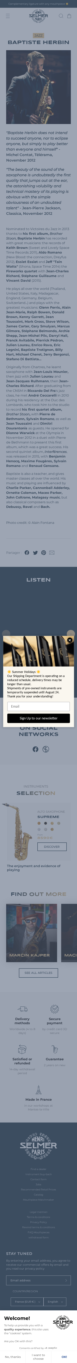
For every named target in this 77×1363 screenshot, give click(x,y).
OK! (64, 1357)
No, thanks (13, 1357)
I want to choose (38, 1357)
